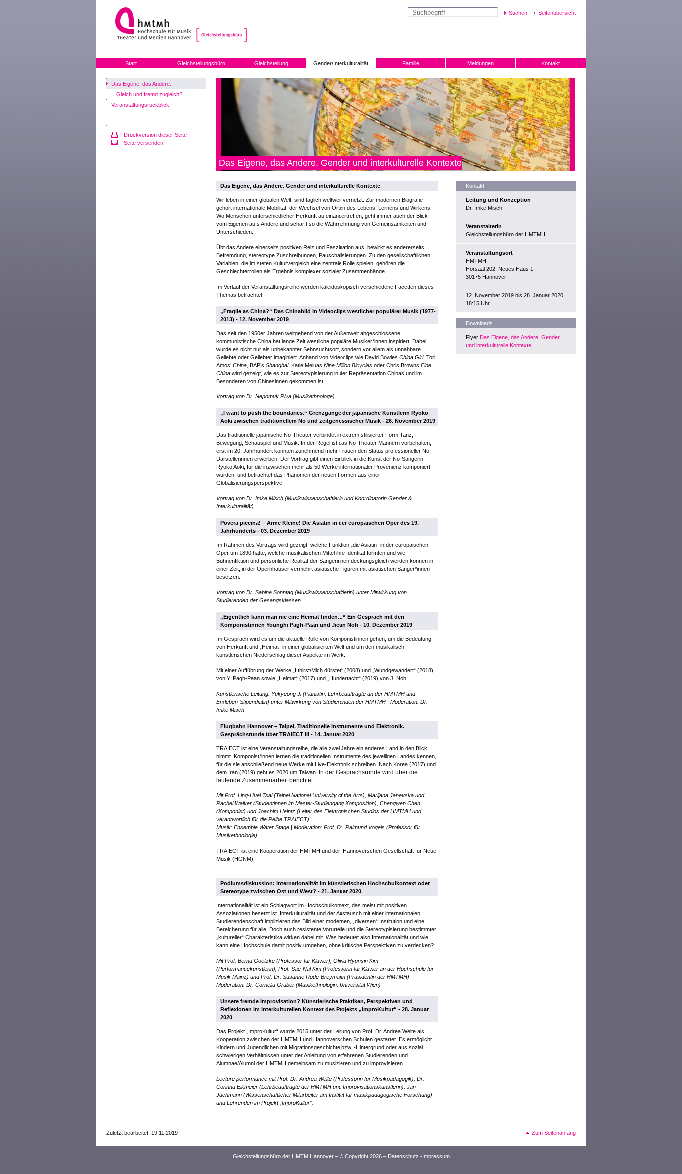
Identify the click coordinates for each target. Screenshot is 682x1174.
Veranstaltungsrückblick (140, 105)
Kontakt (550, 63)
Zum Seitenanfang (554, 1133)
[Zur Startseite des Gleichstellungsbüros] (220, 24)
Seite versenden (143, 143)
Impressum (436, 1156)
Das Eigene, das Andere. (141, 84)
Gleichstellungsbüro (201, 63)
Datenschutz (403, 1156)
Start (131, 63)
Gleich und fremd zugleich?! (150, 94)
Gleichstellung (271, 63)
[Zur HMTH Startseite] (150, 24)
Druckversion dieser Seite (155, 135)
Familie (410, 63)
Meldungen (480, 63)
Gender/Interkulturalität (340, 63)
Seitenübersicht (557, 13)
